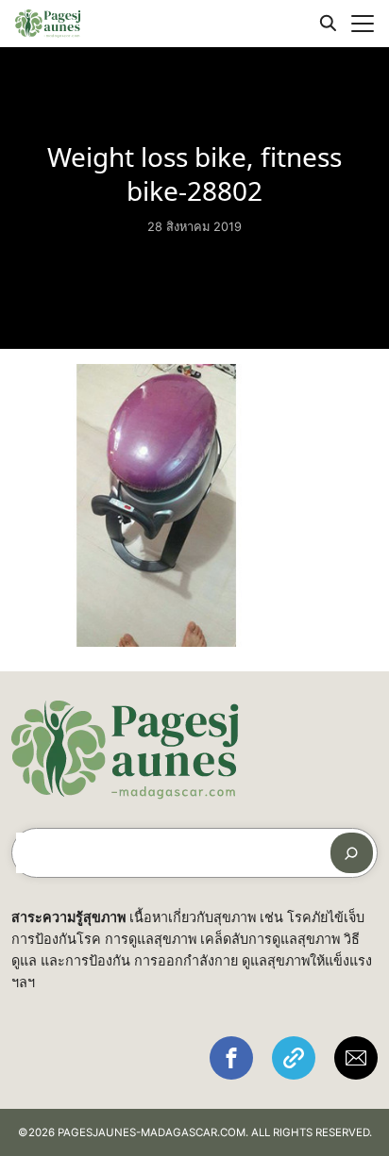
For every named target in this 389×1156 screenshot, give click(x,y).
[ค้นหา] (351, 853)
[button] (231, 1058)
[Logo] (47, 23)
